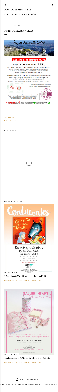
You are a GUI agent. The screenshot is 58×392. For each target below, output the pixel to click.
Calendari (17, 14)
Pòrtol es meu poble (17, 9)
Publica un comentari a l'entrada (28, 280)
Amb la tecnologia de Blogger (31, 379)
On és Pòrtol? (32, 14)
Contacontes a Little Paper (25, 276)
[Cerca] (52, 4)
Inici (6, 14)
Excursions (14, 121)
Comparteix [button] (9, 117)
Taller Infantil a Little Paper (27, 357)
